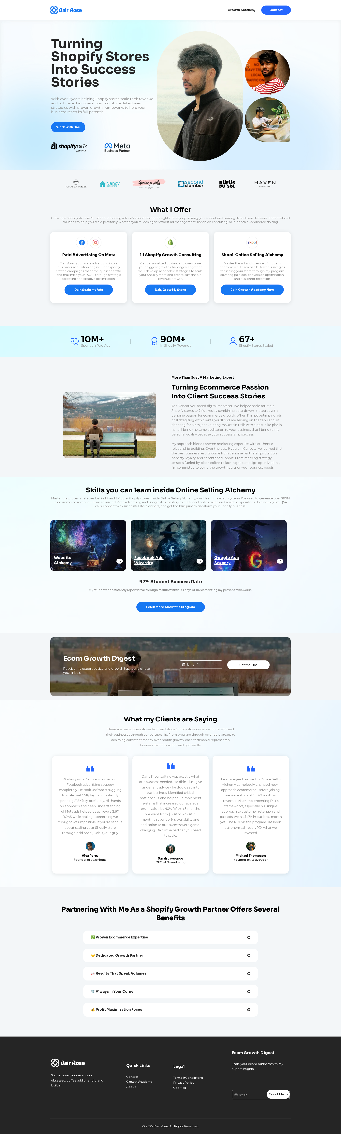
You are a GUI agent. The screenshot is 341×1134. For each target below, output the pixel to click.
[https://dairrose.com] (66, 10)
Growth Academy (241, 10)
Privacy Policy (183, 1082)
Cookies (179, 1088)
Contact (276, 10)
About (131, 1087)
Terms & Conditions (188, 1078)
